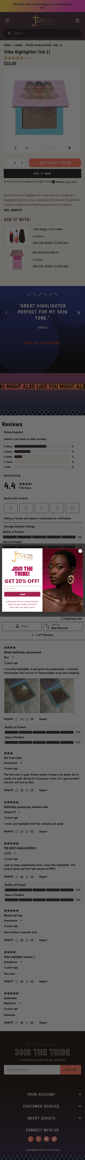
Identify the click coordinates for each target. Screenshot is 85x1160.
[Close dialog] (80, 551)
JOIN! (22, 594)
